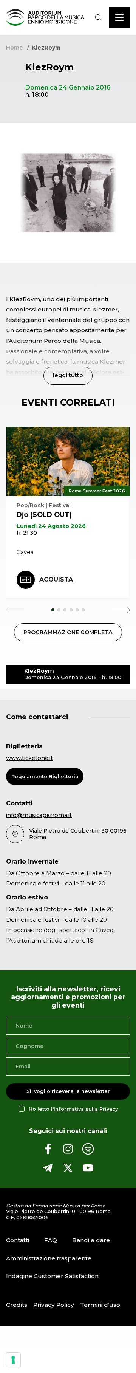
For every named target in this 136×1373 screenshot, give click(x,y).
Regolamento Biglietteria (44, 776)
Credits (16, 1304)
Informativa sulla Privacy (86, 1109)
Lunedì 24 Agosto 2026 (51, 526)
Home (14, 47)
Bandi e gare (91, 1240)
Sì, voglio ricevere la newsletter (68, 1091)
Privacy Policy (53, 1304)
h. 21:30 (27, 532)
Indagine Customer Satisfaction (52, 1276)
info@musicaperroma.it (39, 815)
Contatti (17, 1240)
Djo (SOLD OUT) (44, 515)
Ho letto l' (73, 1109)
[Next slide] (121, 610)
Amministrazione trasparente (48, 1258)
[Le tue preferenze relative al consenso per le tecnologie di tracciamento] (13, 1360)
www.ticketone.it (29, 758)
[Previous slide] (15, 610)
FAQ (50, 1240)
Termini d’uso (100, 1304)
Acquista (56, 579)
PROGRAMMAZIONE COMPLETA (68, 632)
